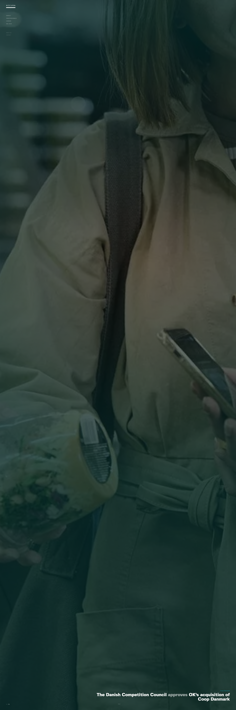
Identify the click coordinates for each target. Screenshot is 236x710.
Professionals (11, 18)
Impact (8, 15)
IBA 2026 (9, 23)
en (9, 704)
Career (8, 21)
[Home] (10, 7)
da (6, 704)
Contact (8, 35)
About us (8, 32)
